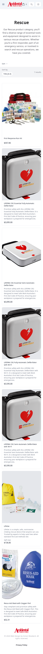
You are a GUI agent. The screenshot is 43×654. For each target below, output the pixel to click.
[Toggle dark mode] (38, 4)
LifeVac (7, 526)
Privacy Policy (21, 645)
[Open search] (31, 4)
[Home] (15, 4)
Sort (3, 64)
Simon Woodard (29, 636)
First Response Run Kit (13, 138)
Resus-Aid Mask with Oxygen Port (17, 603)
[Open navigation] (3, 4)
